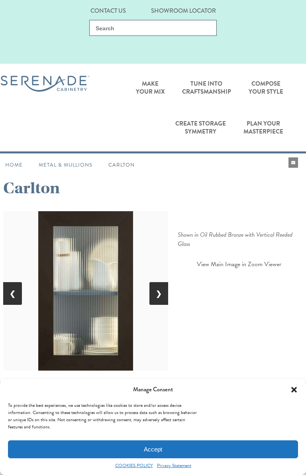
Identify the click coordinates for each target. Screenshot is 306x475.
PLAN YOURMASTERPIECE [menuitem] (263, 127)
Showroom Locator (183, 10)
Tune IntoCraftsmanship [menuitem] (206, 87)
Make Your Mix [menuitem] (150, 87)
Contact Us (108, 10)
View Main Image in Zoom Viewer (239, 264)
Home (14, 165)
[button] (294, 390)
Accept (153, 449)
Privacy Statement (174, 465)
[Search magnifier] (206, 28)
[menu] (150, 107)
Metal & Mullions (65, 165)
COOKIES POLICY (134, 465)
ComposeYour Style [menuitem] (266, 87)
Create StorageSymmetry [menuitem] (200, 127)
